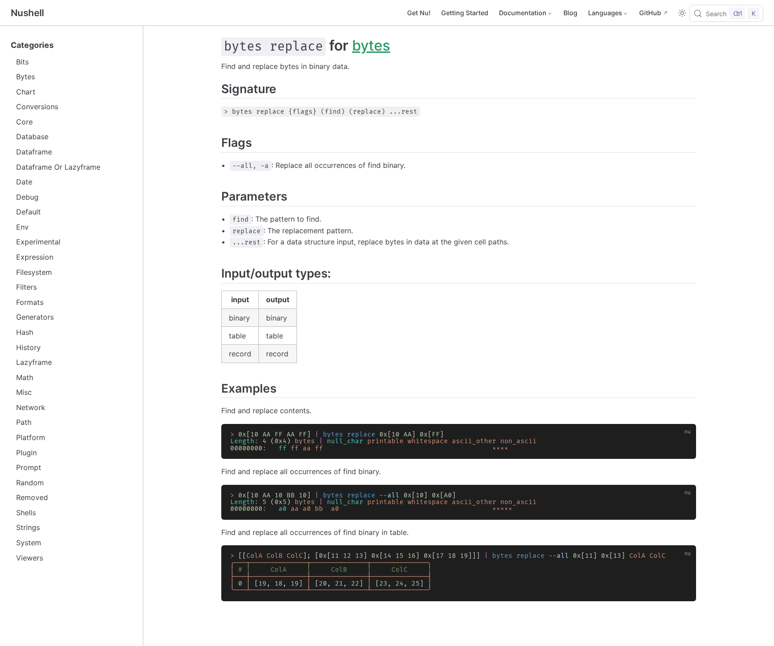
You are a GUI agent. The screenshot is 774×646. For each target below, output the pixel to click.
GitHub (650, 13)
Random (30, 482)
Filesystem (34, 272)
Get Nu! (418, 13)
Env (22, 226)
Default (28, 211)
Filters (26, 286)
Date (24, 181)
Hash (24, 332)
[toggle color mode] (682, 13)
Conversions (37, 106)
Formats (29, 302)
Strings (28, 527)
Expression (34, 256)
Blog (570, 13)
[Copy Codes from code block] (684, 436)
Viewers (29, 557)
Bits (22, 61)
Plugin (26, 452)
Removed (32, 497)
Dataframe (34, 151)
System (28, 542)
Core (24, 121)
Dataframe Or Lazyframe (58, 167)
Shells (26, 512)
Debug (27, 197)
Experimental (38, 241)
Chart (25, 91)
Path (23, 422)
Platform (30, 437)
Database (32, 136)
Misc (24, 392)
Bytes (25, 76)
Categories (32, 45)
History (28, 347)
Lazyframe (34, 362)
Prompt (28, 467)
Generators (35, 316)
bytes (371, 45)
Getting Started (464, 13)
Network (30, 407)
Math (24, 377)
